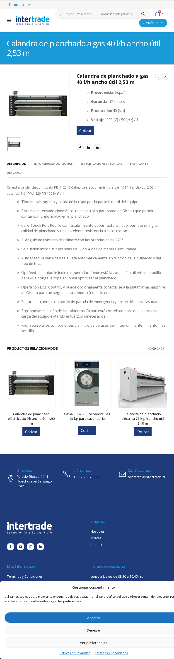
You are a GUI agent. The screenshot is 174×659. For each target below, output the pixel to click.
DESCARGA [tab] (14, 173)
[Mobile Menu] (10, 20)
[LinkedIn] (29, 5)
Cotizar (85, 130)
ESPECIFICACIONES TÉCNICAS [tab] (101, 164)
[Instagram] (22, 5)
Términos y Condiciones (111, 653)
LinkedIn (88, 147)
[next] (165, 77)
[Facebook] (9, 5)
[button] (150, 348)
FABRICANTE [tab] (139, 164)
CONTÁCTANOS (153, 23)
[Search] (143, 13)
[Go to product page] (31, 383)
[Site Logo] (33, 20)
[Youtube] (16, 5)
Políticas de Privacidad (75, 653)
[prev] (158, 77)
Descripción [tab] (16, 164)
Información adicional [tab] (53, 164)
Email (97, 147)
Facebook (80, 147)
